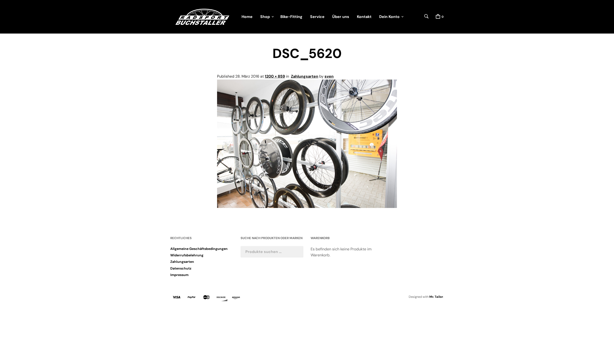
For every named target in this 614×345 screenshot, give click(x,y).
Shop (265, 16)
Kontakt (364, 16)
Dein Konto (389, 16)
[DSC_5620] (307, 206)
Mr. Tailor (436, 297)
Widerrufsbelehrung (186, 255)
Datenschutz (180, 268)
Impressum (179, 275)
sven (329, 76)
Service (317, 16)
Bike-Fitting (291, 16)
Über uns (340, 16)
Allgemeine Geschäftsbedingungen (199, 249)
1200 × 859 (275, 76)
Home (247, 16)
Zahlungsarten (304, 76)
